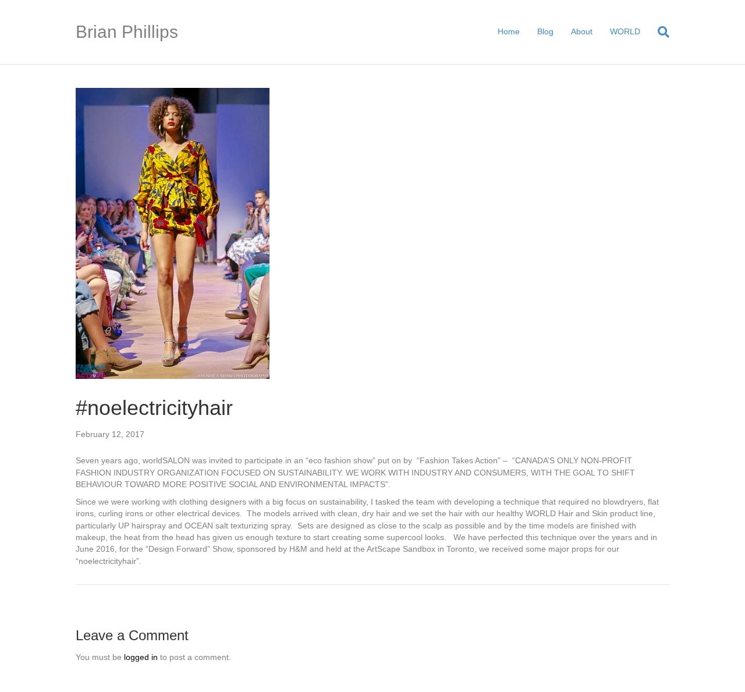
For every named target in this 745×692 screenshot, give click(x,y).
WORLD (625, 31)
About (582, 31)
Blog (545, 31)
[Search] (659, 32)
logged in (141, 657)
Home (509, 31)
